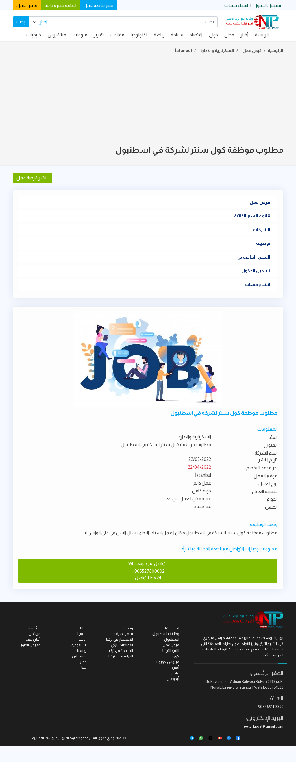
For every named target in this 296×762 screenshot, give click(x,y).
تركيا (83, 628)
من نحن (34, 633)
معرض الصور (30, 645)
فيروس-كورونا (167, 662)
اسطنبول (171, 639)
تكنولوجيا (139, 34)
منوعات (80, 34)
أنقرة (175, 667)
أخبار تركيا (172, 628)
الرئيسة (262, 34)
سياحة (177, 34)
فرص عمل (26, 5)
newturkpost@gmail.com (262, 726)
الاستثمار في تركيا (119, 639)
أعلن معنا (33, 639)
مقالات (117, 34)
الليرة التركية (170, 650)
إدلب (83, 639)
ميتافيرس (57, 34)
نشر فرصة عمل (98, 5)
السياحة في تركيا (120, 650)
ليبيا (84, 667)
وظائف (127, 628)
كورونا (174, 656)
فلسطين (79, 656)
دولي (213, 34)
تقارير (99, 34)
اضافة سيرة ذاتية (60, 5)
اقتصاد (196, 34)
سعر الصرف (123, 633)
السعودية (79, 645)
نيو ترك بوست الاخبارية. (48, 738)
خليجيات (33, 34)
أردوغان (173, 678)
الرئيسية (275, 50)
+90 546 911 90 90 (269, 706)
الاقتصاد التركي (122, 645)
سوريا (82, 633)
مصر (83, 662)
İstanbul (183, 50)
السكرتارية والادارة (217, 50)
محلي (229, 34)
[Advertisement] (148, 100)
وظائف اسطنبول (165, 633)
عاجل (175, 673)
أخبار (244, 34)
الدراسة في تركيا (120, 656)
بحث (20, 21)
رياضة (159, 34)
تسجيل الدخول (267, 5)
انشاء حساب (236, 5)
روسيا (82, 650)
